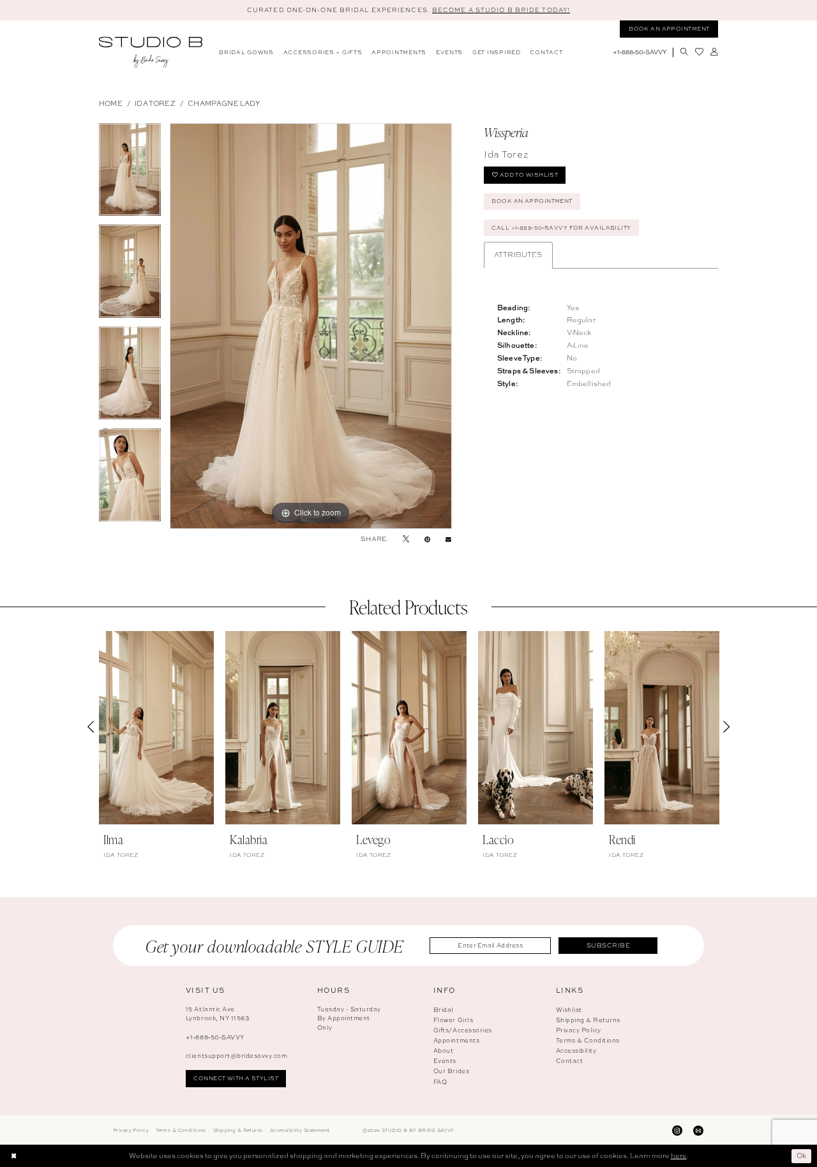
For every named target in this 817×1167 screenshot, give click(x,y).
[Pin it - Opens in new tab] (427, 539)
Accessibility (576, 1050)
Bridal (443, 1010)
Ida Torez (155, 103)
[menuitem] (246, 52)
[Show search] (684, 52)
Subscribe (608, 945)
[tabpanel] (130, 174)
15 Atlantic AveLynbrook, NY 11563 (217, 1014)
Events (444, 1061)
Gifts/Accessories (462, 1030)
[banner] (150, 52)
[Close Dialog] (14, 1156)
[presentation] (156, 727)
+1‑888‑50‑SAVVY (215, 1037)
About (443, 1050)
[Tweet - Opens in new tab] (406, 539)
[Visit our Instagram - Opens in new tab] (677, 1130)
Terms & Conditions (588, 1040)
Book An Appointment (531, 201)
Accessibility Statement (300, 1130)
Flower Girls (453, 1020)
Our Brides (451, 1071)
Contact (569, 1061)
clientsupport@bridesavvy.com (236, 1056)
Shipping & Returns (588, 1020)
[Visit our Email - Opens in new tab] (698, 1130)
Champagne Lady (224, 103)
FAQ (440, 1082)
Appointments (456, 1040)
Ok (802, 1155)
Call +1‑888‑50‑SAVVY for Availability (561, 228)
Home (111, 103)
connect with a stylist (235, 1078)
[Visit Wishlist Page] (699, 52)
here (679, 1155)
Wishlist (569, 1010)
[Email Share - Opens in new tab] (448, 539)
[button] (714, 52)
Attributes (518, 254)
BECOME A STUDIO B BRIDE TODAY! (501, 10)
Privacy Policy (578, 1030)
